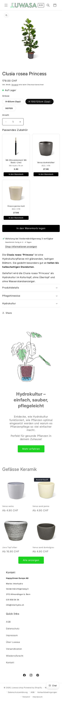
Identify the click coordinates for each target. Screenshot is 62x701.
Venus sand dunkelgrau (43, 547)
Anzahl (5, 115)
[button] (6, 5)
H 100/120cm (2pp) (39, 101)
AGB (8, 621)
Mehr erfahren (31, 448)
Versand (14, 84)
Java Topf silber (9, 547)
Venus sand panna (41, 506)
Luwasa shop (17, 688)
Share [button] (9, 313)
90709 (10, 109)
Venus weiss (8, 506)
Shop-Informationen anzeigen (21, 246)
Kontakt (10, 662)
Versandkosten (14, 649)
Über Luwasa (13, 642)
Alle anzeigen (31, 560)
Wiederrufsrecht (14, 655)
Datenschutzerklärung (18, 692)
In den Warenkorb (16, 174)
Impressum (12, 635)
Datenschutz (13, 628)
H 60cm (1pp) (14, 102)
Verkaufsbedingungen (47, 692)
